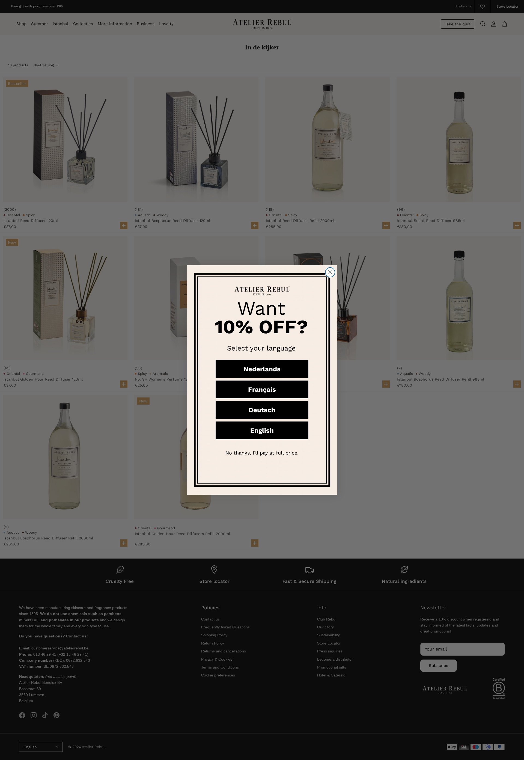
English (262, 430)
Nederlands (262, 369)
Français (262, 389)
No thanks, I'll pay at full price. (262, 453)
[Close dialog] (330, 272)
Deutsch (262, 410)
